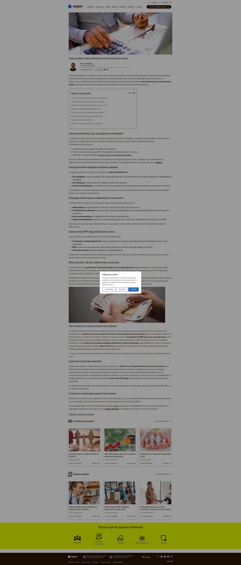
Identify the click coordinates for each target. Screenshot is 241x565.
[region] (120, 282)
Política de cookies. (119, 285)
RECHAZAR (121, 289)
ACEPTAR (133, 289)
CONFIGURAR (109, 289)
